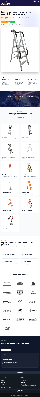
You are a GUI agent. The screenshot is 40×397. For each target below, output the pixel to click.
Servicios (2, 379)
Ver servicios (4, 249)
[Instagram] (36, 1)
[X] (38, 1)
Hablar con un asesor (6, 349)
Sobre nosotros (4, 377)
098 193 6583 (3, 384)
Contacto (3, 380)
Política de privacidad (15, 394)
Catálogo (22, 377)
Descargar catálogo (20, 120)
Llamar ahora (15, 349)
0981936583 (14, 1)
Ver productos (5, 21)
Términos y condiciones (24, 394)
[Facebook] (34, 1)
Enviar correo (5, 365)
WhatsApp (12, 21)
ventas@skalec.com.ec (21, 1)
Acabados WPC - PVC (24, 380)
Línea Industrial (23, 379)
